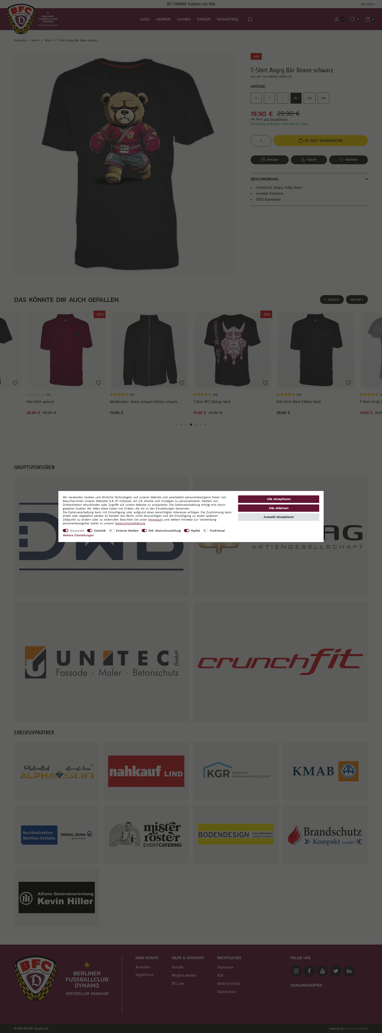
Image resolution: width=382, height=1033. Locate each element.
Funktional (217, 530)
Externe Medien (127, 530)
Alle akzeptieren (279, 499)
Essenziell (77, 530)
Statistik (100, 530)
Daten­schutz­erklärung (130, 523)
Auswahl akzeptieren (279, 517)
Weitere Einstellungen (78, 535)
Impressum (155, 519)
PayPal (195, 530)
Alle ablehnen (278, 508)
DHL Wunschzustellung (165, 530)
